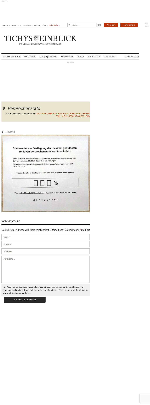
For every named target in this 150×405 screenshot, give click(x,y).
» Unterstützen (129, 25)
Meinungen (67, 56)
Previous (8, 131)
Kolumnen (29, 56)
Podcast (37, 25)
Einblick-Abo (53, 25)
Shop (44, 25)
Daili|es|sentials (48, 56)
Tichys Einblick (12, 56)
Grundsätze (27, 25)
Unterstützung (16, 25)
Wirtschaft (110, 56)
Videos (80, 56)
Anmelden (111, 25)
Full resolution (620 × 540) (77, 116)
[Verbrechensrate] (45, 173)
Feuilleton (94, 56)
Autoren (5, 25)
